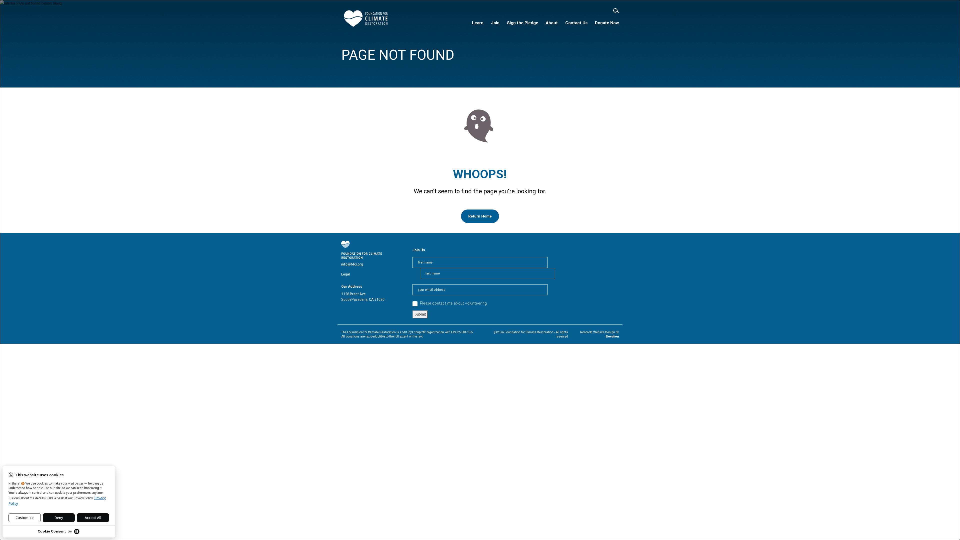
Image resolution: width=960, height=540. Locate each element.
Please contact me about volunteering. (454, 303)
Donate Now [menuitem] (607, 22)
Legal (345, 274)
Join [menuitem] (495, 22)
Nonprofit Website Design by (599, 332)
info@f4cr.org (352, 264)
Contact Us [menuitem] (576, 22)
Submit (420, 314)
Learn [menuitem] (478, 22)
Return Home (480, 216)
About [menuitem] (552, 22)
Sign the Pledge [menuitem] (522, 22)
